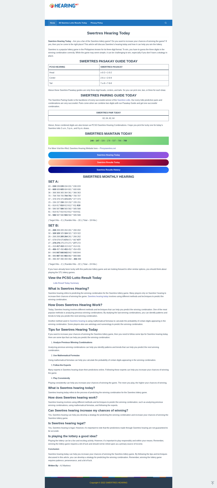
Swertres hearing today (98, 296)
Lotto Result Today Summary (66, 283)
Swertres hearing (77, 321)
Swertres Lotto (123, 100)
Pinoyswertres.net (108, 148)
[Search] (165, 23)
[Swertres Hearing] (64, 5)
